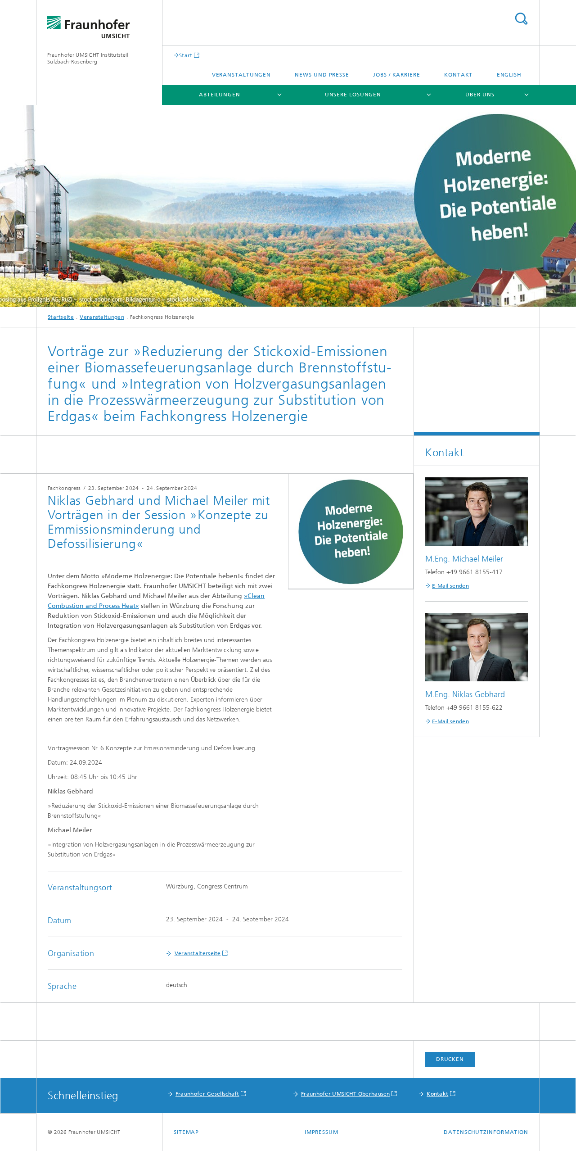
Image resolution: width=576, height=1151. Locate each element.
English (509, 75)
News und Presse (322, 75)
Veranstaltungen (241, 75)
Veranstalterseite (198, 953)
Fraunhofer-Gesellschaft (207, 1094)
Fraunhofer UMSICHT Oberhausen (345, 1094)
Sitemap (186, 1132)
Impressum (321, 1132)
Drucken (450, 1059)
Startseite (61, 317)
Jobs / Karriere (396, 75)
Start (186, 55)
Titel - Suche (521, 18)
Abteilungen (219, 94)
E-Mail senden (450, 586)
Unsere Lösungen (353, 94)
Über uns (479, 94)
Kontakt (458, 75)
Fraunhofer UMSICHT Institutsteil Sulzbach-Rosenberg (88, 58)
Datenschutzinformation (486, 1132)
